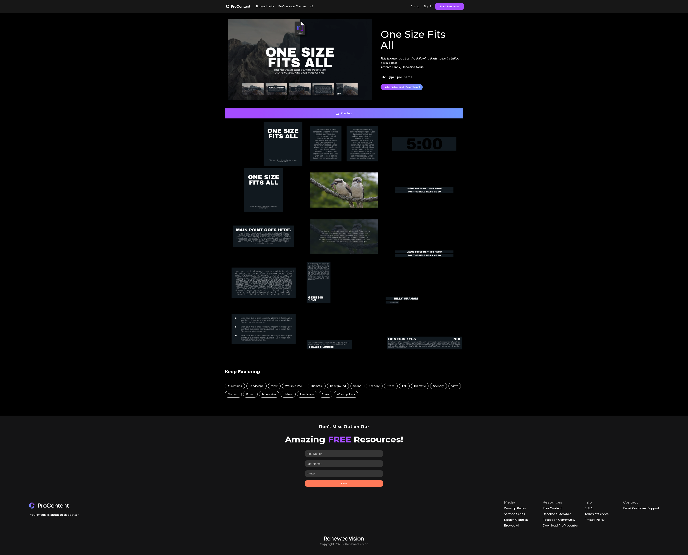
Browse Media (265, 6)
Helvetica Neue (413, 67)
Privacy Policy (594, 519)
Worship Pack (294, 386)
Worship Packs (515, 508)
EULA (588, 508)
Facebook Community (559, 519)
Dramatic (316, 386)
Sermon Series (514, 514)
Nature (288, 394)
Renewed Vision (356, 544)
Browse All (511, 525)
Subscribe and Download (401, 87)
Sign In (428, 6)
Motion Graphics (516, 519)
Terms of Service (596, 514)
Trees (391, 386)
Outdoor (233, 394)
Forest (250, 394)
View (274, 386)
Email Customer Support (641, 508)
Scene (357, 386)
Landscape (256, 386)
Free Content (552, 508)
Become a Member (557, 514)
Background (338, 386)
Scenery (374, 386)
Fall (404, 386)
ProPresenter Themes (292, 6)
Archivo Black (390, 67)
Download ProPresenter (560, 525)
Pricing (415, 6)
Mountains (235, 386)
